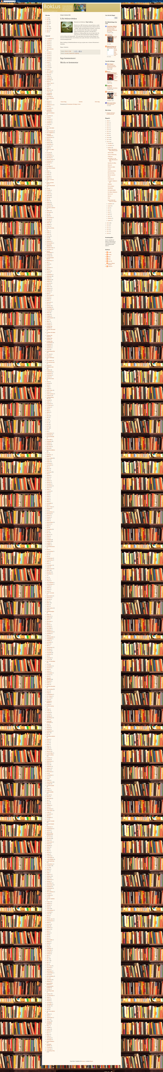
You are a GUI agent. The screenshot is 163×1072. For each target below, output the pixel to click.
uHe (47, 31)
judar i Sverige (50, 506)
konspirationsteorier (51, 546)
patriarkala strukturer (51, 736)
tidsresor (48, 929)
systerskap (49, 912)
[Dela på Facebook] (79, 51)
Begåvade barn (50, 137)
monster (48, 659)
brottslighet (49, 166)
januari (109, 220)
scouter (48, 812)
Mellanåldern (49, 638)
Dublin (48, 232)
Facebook (49, 271)
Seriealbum (49, 817)
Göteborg (49, 407)
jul (47, 510)
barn (47, 126)
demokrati (49, 204)
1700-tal (48, 45)
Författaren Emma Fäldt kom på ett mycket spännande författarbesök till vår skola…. (112, 29)
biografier (49, 146)
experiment (49, 267)
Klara (109, 256)
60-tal (48, 62)
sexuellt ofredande (50, 824)
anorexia (48, 101)
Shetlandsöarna (50, 828)
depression (49, 206)
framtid (48, 314)
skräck (48, 847)
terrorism (48, 924)
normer (48, 710)
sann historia (49, 808)
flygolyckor (49, 302)
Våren (48, 1015)
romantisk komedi (50, 785)
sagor (48, 801)
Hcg (47, 23)
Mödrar (48, 682)
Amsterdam (49, 96)
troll (47, 945)
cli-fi (48, 188)
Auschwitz (49, 119)
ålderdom (48, 1031)
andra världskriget (50, 98)
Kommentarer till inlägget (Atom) (73, 104)
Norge (48, 709)
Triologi (48, 943)
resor (48, 777)
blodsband (49, 154)
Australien (49, 121)
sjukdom (48, 832)
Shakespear (49, 826)
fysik (48, 319)
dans (48, 199)
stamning (48, 881)
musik (48, 669)
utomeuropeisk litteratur (50, 983)
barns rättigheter (50, 132)
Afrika (48, 84)
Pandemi (48, 729)
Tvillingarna (110, 156)
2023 (108, 127)
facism (48, 272)
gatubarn (48, 377)
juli (109, 207)
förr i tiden (49, 354)
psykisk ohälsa (50, 753)
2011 (108, 231)
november (110, 145)
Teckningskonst (50, 920)
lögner (48, 604)
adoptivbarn (49, 79)
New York (49, 697)
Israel (48, 498)
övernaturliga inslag (51, 1050)
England (48, 254)
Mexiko (48, 644)
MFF (48, 645)
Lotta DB (110, 261)
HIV (48, 452)
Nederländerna (50, 694)
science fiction (49, 810)
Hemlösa (48, 443)
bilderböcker (49, 144)
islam (48, 494)
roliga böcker (49, 782)
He (47, 431)
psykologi (49, 757)
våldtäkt (48, 1014)
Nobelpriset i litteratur (49, 702)
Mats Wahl (49, 628)
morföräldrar (49, 666)
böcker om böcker (50, 179)
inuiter (48, 489)
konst (48, 549)
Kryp (109, 198)
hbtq (47, 417)
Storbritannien (49, 888)
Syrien (48, 906)
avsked (48, 124)
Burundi (48, 176)
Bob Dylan (49, 157)
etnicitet (48, 264)
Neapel (48, 692)
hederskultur (49, 434)
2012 (108, 229)
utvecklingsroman (50, 990)
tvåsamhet (49, 952)
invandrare (49, 491)
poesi (48, 742)
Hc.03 (48, 421)
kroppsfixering (50, 560)
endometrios (49, 249)
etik (47, 262)
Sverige (48, 901)
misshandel (49, 652)
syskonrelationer (50, 910)
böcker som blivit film (50, 183)
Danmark (48, 197)
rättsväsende (49, 798)
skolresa (48, 843)
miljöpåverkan (49, 647)
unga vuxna (49, 965)
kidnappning (49, 529)
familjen (48, 281)
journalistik (49, 503)
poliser (48, 746)
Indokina (48, 480)
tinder (48, 931)
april (109, 214)
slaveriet (48, 852)
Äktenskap (49, 1037)
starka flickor (49, 883)
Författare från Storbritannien (49, 342)
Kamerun (48, 517)
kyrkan (48, 566)
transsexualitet (49, 939)
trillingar (48, 941)
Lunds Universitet (50, 593)
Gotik (48, 386)
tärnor (48, 955)
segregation (49, 814)
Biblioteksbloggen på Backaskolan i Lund (111, 47)
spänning (48, 876)
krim (48, 556)
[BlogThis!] (76, 51)
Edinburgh (49, 241)
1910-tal (48, 52)
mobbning (49, 654)
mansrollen (49, 621)
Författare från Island (51, 329)
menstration (49, 642)
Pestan (109, 177)
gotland (48, 388)
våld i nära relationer (51, 1011)
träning (48, 946)
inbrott (48, 477)
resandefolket (49, 775)
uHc (47, 26)
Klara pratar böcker (111, 103)
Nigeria (48, 699)
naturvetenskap (50, 689)
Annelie (109, 254)
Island (48, 496)
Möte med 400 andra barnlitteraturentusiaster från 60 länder (111, 66)
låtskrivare (49, 597)
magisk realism (50, 608)
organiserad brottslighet (49, 721)
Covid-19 (49, 193)
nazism (48, 691)
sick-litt (48, 830)
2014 (108, 225)
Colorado (48, 190)
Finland (48, 298)
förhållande (49, 346)
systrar (48, 913)
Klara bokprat (110, 64)
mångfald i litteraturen (49, 678)
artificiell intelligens (51, 112)
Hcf (74, 53)
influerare (49, 482)
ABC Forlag (49, 71)
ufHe (48, 957)
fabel (48, 269)
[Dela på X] (78, 51)
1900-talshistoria (50, 49)
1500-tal (48, 42)
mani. (48, 619)
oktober (109, 147)
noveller (48, 714)
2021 (108, 131)
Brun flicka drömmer (51, 168)
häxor (48, 470)
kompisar (48, 541)
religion (48, 770)
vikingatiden (49, 1004)
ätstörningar (49, 1039)
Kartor (48, 520)
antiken (48, 106)
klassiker (48, 534)
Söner (48, 915)
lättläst (48, 602)
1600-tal (48, 43)
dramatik (48, 224)
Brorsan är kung (111, 173)
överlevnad (49, 1049)
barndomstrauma (50, 131)
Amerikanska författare (49, 94)
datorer (48, 200)
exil (47, 265)
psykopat (48, 759)
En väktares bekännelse (112, 192)
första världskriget (50, 357)
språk (48, 872)
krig (47, 554)
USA (48, 978)
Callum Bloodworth (51, 185)
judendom (49, 508)
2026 (108, 120)
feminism (48, 290)
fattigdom (49, 288)
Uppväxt (48, 974)
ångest (48, 1034)
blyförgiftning (49, 156)
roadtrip (48, 780)
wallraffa (48, 1027)
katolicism (49, 524)
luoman (83, 1061)
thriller (48, 926)
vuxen (48, 1007)
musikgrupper (49, 672)
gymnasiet (49, 403)
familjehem (49, 279)
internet (48, 487)
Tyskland (48, 953)
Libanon (48, 580)
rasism (48, 764)
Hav (47, 414)
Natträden (110, 184)
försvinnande (49, 360)
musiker (48, 671)
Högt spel (110, 165)
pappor (48, 732)
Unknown (110, 266)
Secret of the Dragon (115, 94)
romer (48, 788)
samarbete (49, 805)
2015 (108, 223)
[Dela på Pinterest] (81, 51)
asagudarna (49, 115)
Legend (109, 169)
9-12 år (48, 67)
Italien (48, 499)
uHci (48, 30)
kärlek (48, 570)
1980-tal (48, 60)
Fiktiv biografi (49, 295)
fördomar (48, 323)
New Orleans (49, 696)
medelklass (49, 630)
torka (48, 936)
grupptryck (49, 395)
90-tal (48, 69)
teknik (48, 922)
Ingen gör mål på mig (112, 154)
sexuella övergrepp (50, 821)
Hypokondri (49, 465)
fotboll (48, 312)
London (48, 589)
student (48, 890)
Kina (48, 531)
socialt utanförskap (50, 861)
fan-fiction (49, 283)
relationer (48, 768)
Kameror (48, 515)
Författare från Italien (51, 332)
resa (47, 773)
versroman (49, 1002)
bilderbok (71, 53)
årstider (48, 1036)
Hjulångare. (49, 454)
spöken (48, 877)
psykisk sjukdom (50, 754)
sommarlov (49, 865)
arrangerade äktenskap (49, 110)
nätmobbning (49, 717)
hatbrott (48, 412)
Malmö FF (49, 616)
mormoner (49, 667)
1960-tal (48, 57)
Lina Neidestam (50, 582)
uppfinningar (49, 971)
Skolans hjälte (110, 152)
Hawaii (48, 415)
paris (48, 734)
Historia (48, 448)
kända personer (50, 568)
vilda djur (49, 1005)
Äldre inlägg (97, 101)
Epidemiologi (49, 260)
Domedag (49, 221)
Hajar (48, 410)
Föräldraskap (49, 371)
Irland (48, 492)
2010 (108, 233)
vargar (48, 997)
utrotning (48, 989)
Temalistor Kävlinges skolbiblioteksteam (111, 113)
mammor (48, 618)
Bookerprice (49, 161)
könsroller (49, 572)
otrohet (48, 725)
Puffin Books (49, 761)
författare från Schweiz (49, 339)
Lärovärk (48, 599)
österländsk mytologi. (49, 1045)
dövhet (48, 239)
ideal (48, 473)
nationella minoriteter (51, 686)
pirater (48, 741)
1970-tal (48, 58)
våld (47, 1009)
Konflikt (48, 543)
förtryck (48, 365)
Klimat (48, 536)
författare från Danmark (49, 327)
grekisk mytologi (50, 393)
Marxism (48, 624)
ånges (48, 1032)
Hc (47, 18)
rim (47, 778)
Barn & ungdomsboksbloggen (112, 72)
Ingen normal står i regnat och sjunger (112, 200)
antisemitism (49, 108)
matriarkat (49, 626)
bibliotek (48, 140)
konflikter (49, 544)
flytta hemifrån (50, 309)
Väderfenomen (50, 1017)
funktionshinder (50, 317)
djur (47, 214)
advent (48, 81)
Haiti (48, 408)
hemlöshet (49, 444)
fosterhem (49, 311)
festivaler (48, 291)
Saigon (48, 803)
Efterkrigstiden (50, 243)
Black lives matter (50, 149)
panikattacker (49, 731)
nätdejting (49, 716)
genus (48, 381)
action (48, 74)
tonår (48, 934)
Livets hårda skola (110, 104)
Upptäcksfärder (50, 972)
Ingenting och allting (112, 163)
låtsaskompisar (50, 595)
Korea (48, 553)
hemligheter (49, 441)
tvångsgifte (49, 950)
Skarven (109, 196)
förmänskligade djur (51, 351)
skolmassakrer (49, 842)
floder (48, 300)
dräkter (48, 230)
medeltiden (49, 633)
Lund (48, 591)
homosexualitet (50, 458)
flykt (48, 304)
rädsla (48, 796)
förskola (48, 356)
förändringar (49, 375)
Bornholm (49, 162)
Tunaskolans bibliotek (112, 26)
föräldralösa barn (50, 367)
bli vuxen (48, 152)
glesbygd (48, 383)
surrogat (48, 893)
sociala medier (49, 857)
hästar (48, 468)
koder (48, 538)
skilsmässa (49, 838)
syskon (48, 908)
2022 (108, 129)
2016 (108, 141)
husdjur (48, 461)
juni (109, 210)
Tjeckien (48, 933)
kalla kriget (49, 513)
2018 (108, 137)
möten (48, 684)
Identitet (48, 475)
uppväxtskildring (50, 976)
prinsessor (49, 751)
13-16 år (48, 40)
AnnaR (109, 252)
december (110, 143)
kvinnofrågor (49, 565)
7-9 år (48, 64)
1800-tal (48, 47)
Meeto (48, 635)
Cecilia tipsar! (115, 37)
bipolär (48, 147)
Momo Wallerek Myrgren (111, 264)
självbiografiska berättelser (50, 834)
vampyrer (49, 993)
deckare (48, 202)
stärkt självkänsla (50, 891)
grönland (48, 400)
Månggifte (49, 681)
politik (48, 747)
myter (48, 676)
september (110, 203)
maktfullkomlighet (50, 611)
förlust (48, 349)
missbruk (48, 650)
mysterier (48, 674)
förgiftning (49, 344)
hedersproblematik (50, 436)
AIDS (48, 88)
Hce (47, 19)
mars (109, 216)
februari (109, 218)
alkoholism (49, 90)
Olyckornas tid (111, 178)
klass (48, 532)
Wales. (48, 1025)
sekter (48, 815)
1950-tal (48, 55)
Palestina (48, 727)
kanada (48, 518)
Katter (48, 525)
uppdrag (48, 969)
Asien (48, 117)
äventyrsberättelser (50, 1041)
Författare (49, 324)
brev (47, 164)
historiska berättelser (51, 450)
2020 (108, 133)
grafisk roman (49, 390)
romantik (48, 783)
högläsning (77, 53)
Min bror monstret (111, 175)
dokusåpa (49, 219)
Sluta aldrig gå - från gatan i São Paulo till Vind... (112, 160)
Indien (48, 479)
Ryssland (48, 795)
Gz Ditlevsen (49, 405)
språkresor (49, 874)
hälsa (48, 466)
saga (47, 800)
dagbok (48, 195)
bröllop (48, 174)
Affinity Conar (50, 83)
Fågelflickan (110, 188)
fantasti (48, 284)
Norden (48, 704)
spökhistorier (49, 879)
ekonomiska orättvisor (49, 245)
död (47, 237)
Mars (48, 623)
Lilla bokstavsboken (112, 171)
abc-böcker (67, 53)
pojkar (48, 744)
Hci (47, 25)
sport (48, 870)
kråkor (48, 561)
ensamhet (48, 255)
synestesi (48, 905)
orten (48, 724)
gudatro (48, 402)
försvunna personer (51, 362)
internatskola (49, 485)
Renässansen (49, 771)
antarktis (48, 103)
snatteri (48, 854)
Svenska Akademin (51, 898)
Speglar (48, 869)
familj (48, 278)
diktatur (48, 210)
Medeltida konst (50, 631)
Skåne (48, 850)
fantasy (48, 286)
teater (48, 917)
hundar (48, 459)
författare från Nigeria (49, 336)
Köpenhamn (49, 573)
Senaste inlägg (63, 101)
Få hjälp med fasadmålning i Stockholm (112, 87)
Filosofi (48, 297)
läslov (48, 601)
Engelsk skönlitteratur (49, 251)
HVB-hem (49, 463)
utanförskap (49, 979)
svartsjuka (49, 895)
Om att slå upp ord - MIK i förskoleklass (115, 52)
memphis (48, 640)
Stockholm (49, 886)
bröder (48, 172)
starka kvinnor (49, 884)
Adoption (49, 78)
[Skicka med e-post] (74, 51)
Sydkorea (49, 903)
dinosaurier (49, 212)
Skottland (49, 845)
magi (48, 606)
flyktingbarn (49, 307)
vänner (48, 1019)
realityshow (49, 766)
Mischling (49, 649)
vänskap (48, 1021)
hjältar (48, 456)
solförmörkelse (50, 864)
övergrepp (49, 1047)
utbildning (49, 981)
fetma (48, 293)
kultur (48, 563)
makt (48, 609)
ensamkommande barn (50, 258)
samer (48, 807)
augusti (109, 205)
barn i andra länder (50, 128)
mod (47, 656)
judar (48, 505)
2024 (108, 125)
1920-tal (48, 53)
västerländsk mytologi (49, 1023)
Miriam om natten (111, 167)
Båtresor (48, 178)
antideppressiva (50, 104)
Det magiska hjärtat (112, 190)
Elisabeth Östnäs (50, 247)
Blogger (91, 1061)
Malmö (48, 614)
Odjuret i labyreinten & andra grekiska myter (112, 150)
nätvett (48, 719)
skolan (48, 840)
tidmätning (49, 927)
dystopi (48, 236)
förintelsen (49, 347)
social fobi (49, 855)
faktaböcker (49, 276)
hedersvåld (49, 439)
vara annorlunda (50, 995)
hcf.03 (48, 426)
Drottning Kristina (50, 228)
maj (109, 212)
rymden (48, 790)
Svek (48, 897)
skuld (48, 848)
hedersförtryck (50, 433)
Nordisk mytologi (50, 706)
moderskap (49, 657)
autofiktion (49, 122)
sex (47, 819)
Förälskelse (49, 373)
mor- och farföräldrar (51, 661)
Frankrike (49, 316)
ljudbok (48, 587)
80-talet (48, 65)
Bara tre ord (110, 194)
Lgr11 (48, 579)
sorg (47, 867)
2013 (108, 227)
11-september (49, 38)
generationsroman (50, 378)
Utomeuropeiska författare (50, 986)
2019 (108, 135)
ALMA (48, 91)
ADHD (48, 76)
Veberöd (48, 1000)
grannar (48, 392)
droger (48, 226)
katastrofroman (50, 522)
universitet (49, 967)
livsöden (48, 586)
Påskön (48, 763)
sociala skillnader (50, 859)
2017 (108, 139)
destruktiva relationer (51, 207)
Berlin (48, 139)
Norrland (48, 712)
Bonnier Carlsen (50, 159)
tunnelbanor (49, 948)
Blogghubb (109, 85)
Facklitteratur (49, 274)
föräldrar (48, 370)
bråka (48, 171)
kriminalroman (50, 558)
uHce (48, 28)
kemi (48, 527)
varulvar (48, 999)
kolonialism (49, 539)
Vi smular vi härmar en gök (112, 181)
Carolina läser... (110, 91)
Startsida (80, 101)
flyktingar (49, 305)
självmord (49, 836)
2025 (108, 123)
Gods (48, 385)
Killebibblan (109, 35)
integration (49, 484)
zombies (48, 1029)
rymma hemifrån (50, 792)
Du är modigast (111, 186)
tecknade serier (50, 919)
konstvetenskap (50, 551)
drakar (48, 222)
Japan (48, 501)
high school (49, 446)
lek (47, 577)
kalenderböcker (50, 512)
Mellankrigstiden (50, 637)
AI (47, 86)
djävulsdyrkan (49, 217)
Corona (48, 192)
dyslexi (48, 234)
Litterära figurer (50, 584)
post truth (49, 749)
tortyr (48, 938)
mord (48, 664)
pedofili (48, 739)
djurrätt (48, 215)
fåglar (48, 321)
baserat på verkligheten (49, 135)
